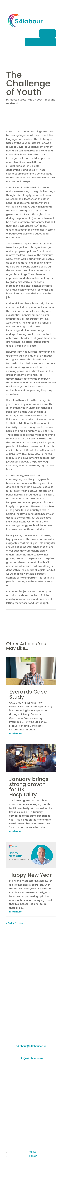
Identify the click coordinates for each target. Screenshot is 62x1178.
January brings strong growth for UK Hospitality (29, 786)
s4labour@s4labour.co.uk (31, 1046)
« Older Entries (14, 923)
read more (15, 733)
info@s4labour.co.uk (31, 1058)
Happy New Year (30, 875)
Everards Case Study (28, 694)
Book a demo (40, 42)
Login (47, 33)
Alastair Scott (18, 99)
